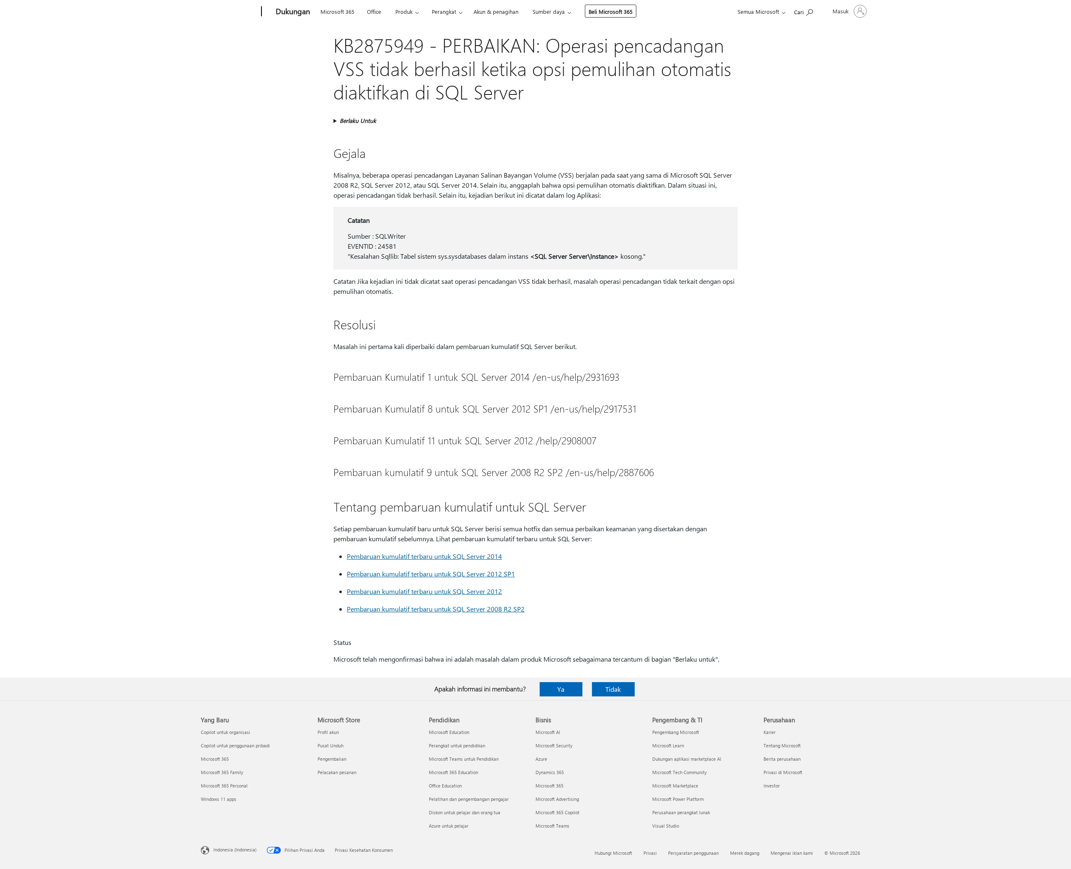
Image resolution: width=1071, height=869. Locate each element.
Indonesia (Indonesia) (234, 849)
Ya (560, 689)
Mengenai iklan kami (792, 853)
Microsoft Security (554, 745)
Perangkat (444, 11)
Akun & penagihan (496, 11)
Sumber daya (549, 11)
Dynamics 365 (550, 772)
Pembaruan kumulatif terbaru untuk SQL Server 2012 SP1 (431, 573)
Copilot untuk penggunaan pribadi (235, 745)
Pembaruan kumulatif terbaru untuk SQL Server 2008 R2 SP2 (436, 608)
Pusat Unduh (330, 745)
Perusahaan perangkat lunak (681, 812)
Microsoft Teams (552, 826)
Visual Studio (665, 826)
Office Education (445, 785)
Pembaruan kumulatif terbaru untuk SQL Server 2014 (424, 556)
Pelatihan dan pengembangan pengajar (469, 799)
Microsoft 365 (337, 11)
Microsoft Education (449, 732)
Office (374, 11)
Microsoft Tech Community (679, 772)
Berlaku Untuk (358, 121)
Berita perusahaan (782, 759)
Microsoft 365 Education (453, 772)
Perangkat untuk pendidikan (457, 745)
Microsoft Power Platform (678, 799)
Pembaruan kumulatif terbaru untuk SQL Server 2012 (424, 591)
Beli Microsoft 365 (611, 11)
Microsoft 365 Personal (224, 785)
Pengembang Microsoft (675, 732)
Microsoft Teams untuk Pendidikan (464, 759)
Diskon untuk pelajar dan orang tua (464, 812)
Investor (772, 785)
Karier (770, 732)
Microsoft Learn (668, 745)
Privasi (650, 853)
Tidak (613, 689)
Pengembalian (332, 759)
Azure (541, 759)
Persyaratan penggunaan (693, 853)
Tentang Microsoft (782, 745)
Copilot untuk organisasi (225, 732)
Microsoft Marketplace (675, 785)
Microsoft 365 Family (222, 772)
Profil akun (328, 732)
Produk (404, 11)
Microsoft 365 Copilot (557, 812)
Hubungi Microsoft (613, 853)
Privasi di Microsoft (783, 772)
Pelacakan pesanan (337, 772)
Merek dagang (744, 853)
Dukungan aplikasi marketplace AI (686, 759)
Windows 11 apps (218, 799)
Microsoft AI (548, 732)
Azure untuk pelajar (449, 826)
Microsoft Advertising (557, 799)
